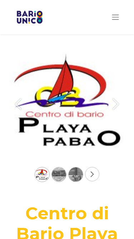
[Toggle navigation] (115, 17)
